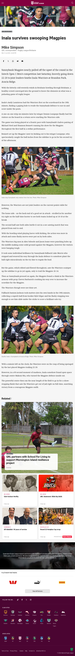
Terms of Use (5, 651)
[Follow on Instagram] (30, 599)
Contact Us (32, 651)
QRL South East (7, 31)
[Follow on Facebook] (22, 599)
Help (26, 651)
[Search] (72, 3)
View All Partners (38, 591)
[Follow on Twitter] (26, 599)
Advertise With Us (41, 651)
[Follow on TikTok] (18, 599)
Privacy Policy (13, 651)
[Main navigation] (3, 3)
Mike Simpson (13, 47)
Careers (21, 651)
